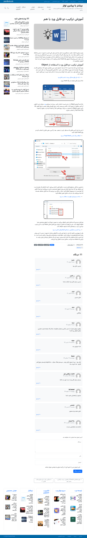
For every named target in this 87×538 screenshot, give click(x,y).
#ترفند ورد (40, 245)
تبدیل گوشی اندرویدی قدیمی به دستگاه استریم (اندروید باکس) (20, 90)
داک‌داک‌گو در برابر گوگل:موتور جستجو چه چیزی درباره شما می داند (63, 499)
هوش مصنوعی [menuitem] (32, 8)
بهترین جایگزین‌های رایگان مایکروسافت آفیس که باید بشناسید (19, 23)
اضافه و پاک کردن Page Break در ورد (71, 136)
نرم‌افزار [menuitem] (24, 7)
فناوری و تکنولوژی (46, 491)
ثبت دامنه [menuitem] (80, 1)
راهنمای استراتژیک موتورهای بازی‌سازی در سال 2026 (21, 68)
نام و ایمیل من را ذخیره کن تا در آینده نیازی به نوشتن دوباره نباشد (62, 467)
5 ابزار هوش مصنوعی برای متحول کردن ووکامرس (79, 508)
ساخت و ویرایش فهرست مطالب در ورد (70, 197)
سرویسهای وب (61, 490)
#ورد (36, 245)
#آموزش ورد (46, 245)
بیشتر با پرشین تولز (73, 6)
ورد (45, 104)
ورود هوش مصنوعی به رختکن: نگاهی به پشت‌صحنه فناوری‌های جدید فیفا (46, 512)
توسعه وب (78, 490)
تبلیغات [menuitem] (69, 536)
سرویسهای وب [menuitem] (41, 8)
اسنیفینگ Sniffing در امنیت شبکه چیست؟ (19, 39)
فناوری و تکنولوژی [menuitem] (18, 8)
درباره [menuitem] (75, 536)
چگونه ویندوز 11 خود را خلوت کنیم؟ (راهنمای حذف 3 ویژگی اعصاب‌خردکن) (21, 31)
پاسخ (37, 269)
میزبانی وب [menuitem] (73, 1)
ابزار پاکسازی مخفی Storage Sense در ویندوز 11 (21, 61)
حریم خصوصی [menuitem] (61, 536)
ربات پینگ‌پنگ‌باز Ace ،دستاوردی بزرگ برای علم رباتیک (20, 83)
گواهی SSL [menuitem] (65, 1)
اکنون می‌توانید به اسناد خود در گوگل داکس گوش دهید (63, 521)
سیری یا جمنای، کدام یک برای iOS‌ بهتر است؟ (19, 53)
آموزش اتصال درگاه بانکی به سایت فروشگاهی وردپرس (79, 498)
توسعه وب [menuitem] (48, 8)
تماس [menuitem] (80, 536)
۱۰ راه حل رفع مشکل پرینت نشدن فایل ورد (69, 77)
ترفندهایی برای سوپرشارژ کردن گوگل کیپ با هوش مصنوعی (63, 510)
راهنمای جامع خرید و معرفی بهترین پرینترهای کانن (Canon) (19, 46)
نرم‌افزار (52, 245)
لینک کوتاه (79, 247)
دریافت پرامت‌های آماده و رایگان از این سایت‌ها (19, 76)
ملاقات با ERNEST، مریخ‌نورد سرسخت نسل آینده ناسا (46, 523)
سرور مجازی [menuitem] (47, 1)
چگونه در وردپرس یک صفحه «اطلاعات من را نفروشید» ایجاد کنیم (79, 519)
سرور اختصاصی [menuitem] (56, 1)
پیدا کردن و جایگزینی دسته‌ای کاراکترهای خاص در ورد (67, 230)
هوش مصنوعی (11, 490)
